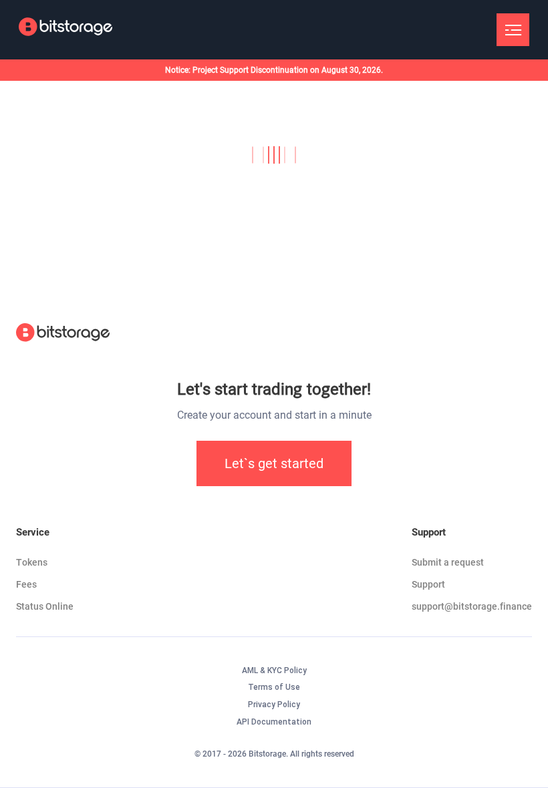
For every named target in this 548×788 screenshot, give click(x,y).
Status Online (45, 606)
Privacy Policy (274, 704)
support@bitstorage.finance (472, 606)
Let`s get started (274, 463)
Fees (26, 584)
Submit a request (448, 562)
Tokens (31, 562)
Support (428, 584)
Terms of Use (274, 687)
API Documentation (274, 722)
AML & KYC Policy (274, 670)
